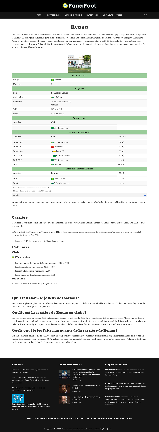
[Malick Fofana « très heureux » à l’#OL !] (64, 388)
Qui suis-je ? (111, 429)
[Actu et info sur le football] (79, 5)
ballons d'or (28, 380)
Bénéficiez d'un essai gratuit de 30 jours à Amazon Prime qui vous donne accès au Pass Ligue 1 (31, 406)
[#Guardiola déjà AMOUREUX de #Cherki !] (64, 400)
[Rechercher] (145, 15)
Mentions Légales (99, 429)
